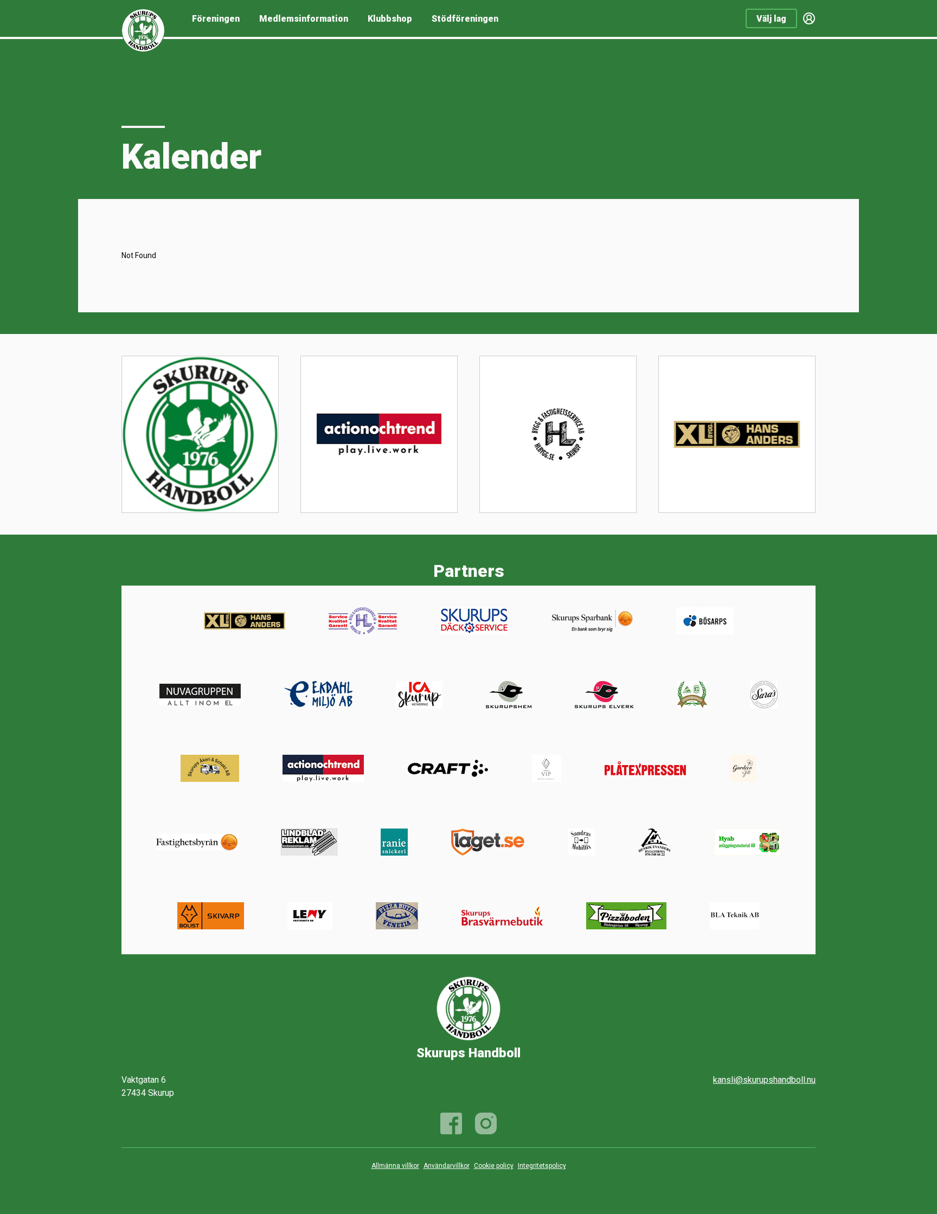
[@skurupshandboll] (486, 1123)
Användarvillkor (446, 1166)
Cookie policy (494, 1166)
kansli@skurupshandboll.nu (764, 1080)
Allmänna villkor (395, 1166)
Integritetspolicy (542, 1166)
